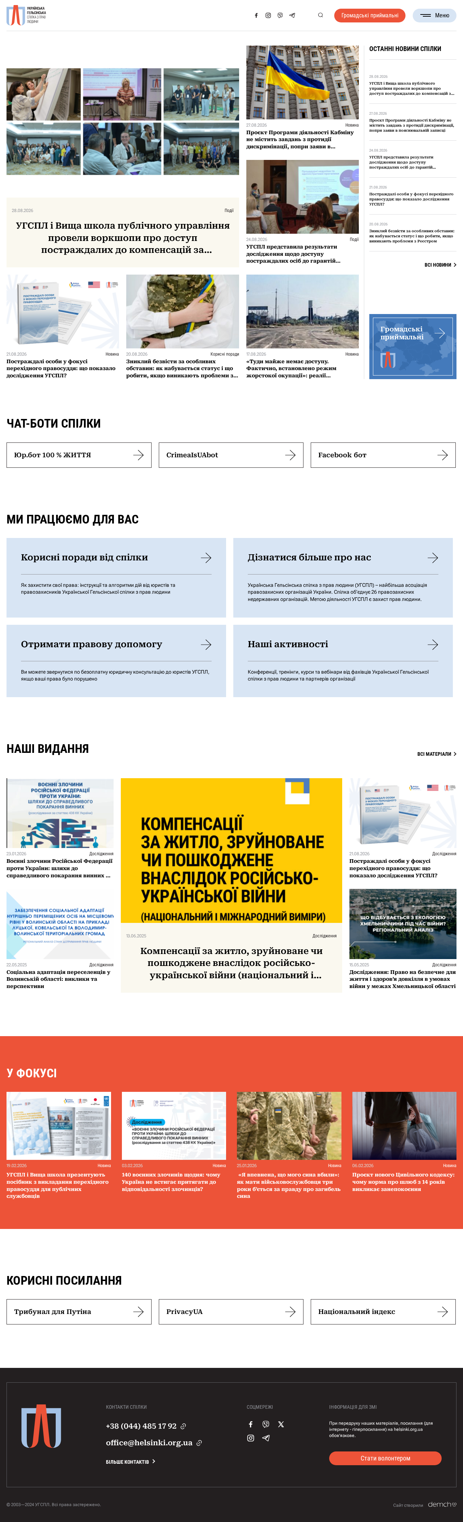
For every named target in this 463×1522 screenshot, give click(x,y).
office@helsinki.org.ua (149, 1442)
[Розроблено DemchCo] (442, 1505)
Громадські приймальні (370, 15)
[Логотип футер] (41, 1446)
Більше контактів (127, 1462)
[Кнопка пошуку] (320, 15)
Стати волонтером (386, 1458)
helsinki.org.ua (408, 1429)
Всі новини (438, 264)
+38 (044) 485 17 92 (141, 1426)
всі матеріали (434, 753)
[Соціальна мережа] (256, 15)
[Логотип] (26, 15)
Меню (442, 15)
